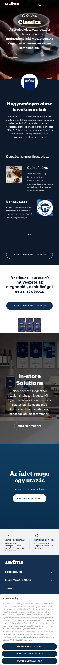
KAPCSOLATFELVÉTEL (29, 498)
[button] (40, 4)
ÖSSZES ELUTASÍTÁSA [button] (29, 661)
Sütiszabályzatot (31, 637)
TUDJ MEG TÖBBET (30, 426)
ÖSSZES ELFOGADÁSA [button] (29, 647)
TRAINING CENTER (44, 540)
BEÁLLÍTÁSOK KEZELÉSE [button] (29, 654)
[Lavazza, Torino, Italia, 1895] (12, 4)
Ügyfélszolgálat (15, 540)
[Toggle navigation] (52, 4)
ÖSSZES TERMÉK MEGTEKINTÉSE (29, 255)
